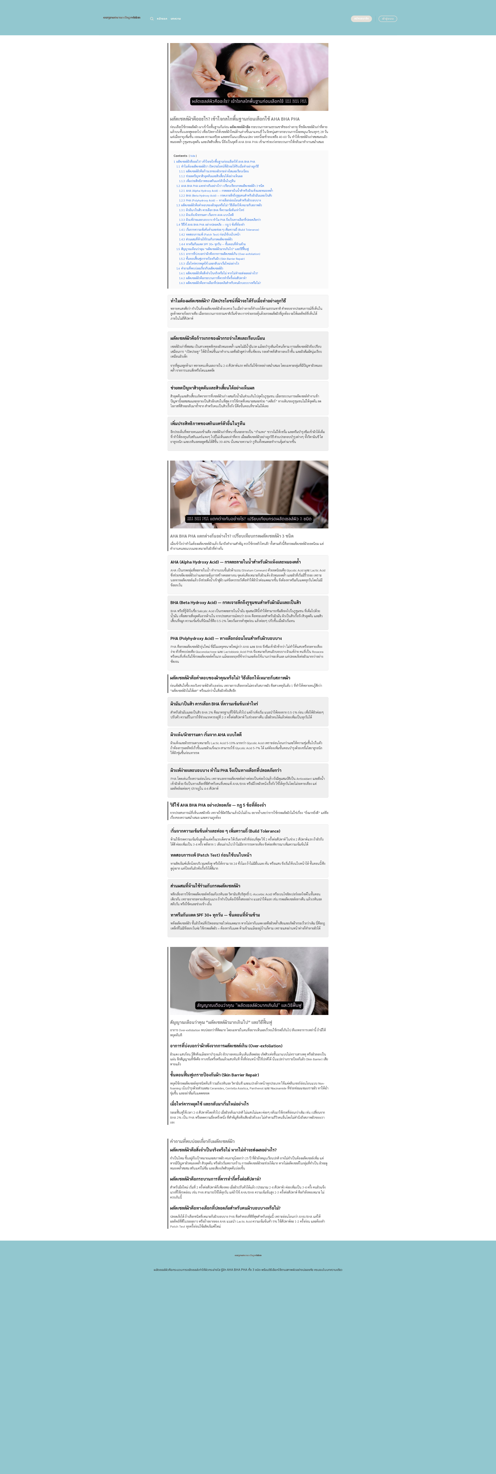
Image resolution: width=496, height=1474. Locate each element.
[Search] (151, 19)
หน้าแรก (162, 19)
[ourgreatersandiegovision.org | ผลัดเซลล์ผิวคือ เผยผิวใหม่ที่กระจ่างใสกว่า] (121, 17)
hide (192, 155)
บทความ (176, 19)
